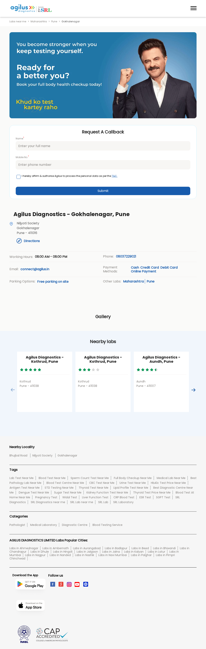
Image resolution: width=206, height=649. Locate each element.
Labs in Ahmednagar (23, 548)
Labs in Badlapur (116, 548)
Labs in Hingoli (62, 552)
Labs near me (17, 21)
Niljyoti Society (42, 455)
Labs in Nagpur (35, 555)
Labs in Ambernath (55, 548)
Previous (12, 389)
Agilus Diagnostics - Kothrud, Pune (45, 359)
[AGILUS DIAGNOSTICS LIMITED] (31, 8)
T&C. (114, 176)
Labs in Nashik (84, 555)
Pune (54, 21)
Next (193, 389)
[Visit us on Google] (60, 584)
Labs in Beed (140, 548)
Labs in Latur (156, 552)
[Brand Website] (85, 584)
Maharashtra (39, 21)
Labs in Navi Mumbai (112, 555)
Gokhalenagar (67, 455)
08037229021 (126, 256)
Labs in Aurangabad (87, 548)
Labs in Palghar (141, 555)
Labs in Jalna (111, 552)
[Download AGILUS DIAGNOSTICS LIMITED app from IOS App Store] (30, 617)
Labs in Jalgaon (87, 552)
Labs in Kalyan (134, 552)
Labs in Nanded (60, 555)
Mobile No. (22, 157)
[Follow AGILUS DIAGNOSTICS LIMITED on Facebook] (52, 584)
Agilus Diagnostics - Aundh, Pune (161, 359)
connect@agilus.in (35, 269)
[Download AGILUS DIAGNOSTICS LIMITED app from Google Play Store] (30, 598)
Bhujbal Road (18, 455)
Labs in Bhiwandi (164, 548)
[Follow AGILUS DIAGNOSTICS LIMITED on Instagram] (68, 584)
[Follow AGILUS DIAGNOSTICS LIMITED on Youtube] (77, 584)
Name (20, 138)
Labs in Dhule (40, 552)
